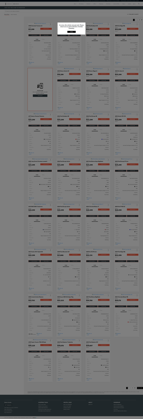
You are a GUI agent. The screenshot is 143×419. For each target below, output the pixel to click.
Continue (71, 31)
